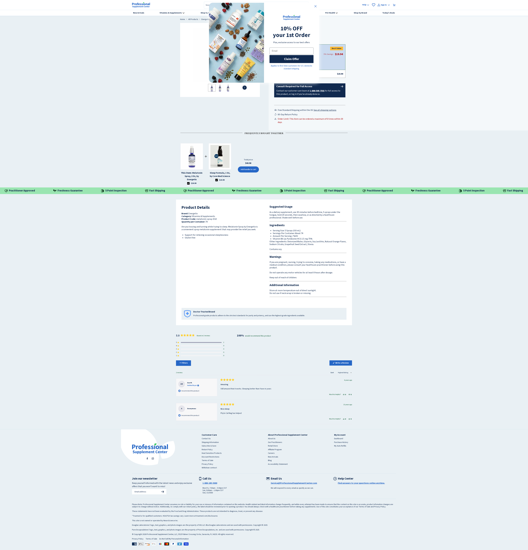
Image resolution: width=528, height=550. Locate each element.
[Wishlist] (373, 5)
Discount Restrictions (210, 457)
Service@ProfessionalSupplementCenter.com (294, 483)
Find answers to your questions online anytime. (361, 483)
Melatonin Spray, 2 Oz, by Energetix (191, 176)
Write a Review (343, 363)
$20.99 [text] (193, 183)
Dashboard (338, 439)
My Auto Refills (340, 446)
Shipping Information (210, 442)
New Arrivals (273, 457)
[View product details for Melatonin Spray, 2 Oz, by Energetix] (191, 156)
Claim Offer (291, 59)
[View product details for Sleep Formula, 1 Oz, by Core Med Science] (220, 156)
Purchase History (341, 442)
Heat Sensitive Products (212, 453)
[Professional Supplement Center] (141, 5)
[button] (200, 342)
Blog (270, 460)
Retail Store (273, 446)
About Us (271, 439)
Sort (332, 372)
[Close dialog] (315, 6)
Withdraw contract (209, 468)
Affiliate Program (275, 450)
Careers (271, 453)
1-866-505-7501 (317, 90)
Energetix (205, 19)
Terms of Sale (207, 460)
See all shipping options (325, 110)
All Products (193, 19)
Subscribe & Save (209, 446)
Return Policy (207, 450)
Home (182, 19)
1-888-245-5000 (210, 483)
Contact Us (206, 439)
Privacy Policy (207, 464)
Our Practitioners (275, 442)
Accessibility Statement (278, 464)
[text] (264, 132)
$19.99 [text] (222, 180)
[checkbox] (188, 183)
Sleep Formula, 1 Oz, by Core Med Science (220, 174)
